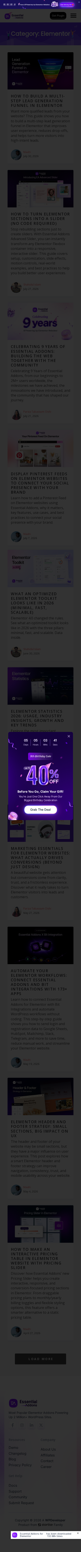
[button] (68, 736)
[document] (40, 776)
